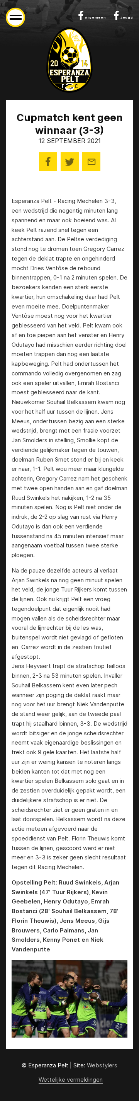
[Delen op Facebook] (48, 161)
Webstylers (102, 1065)
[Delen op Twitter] (70, 161)
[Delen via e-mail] (91, 161)
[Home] (69, 60)
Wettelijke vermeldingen (71, 1079)
